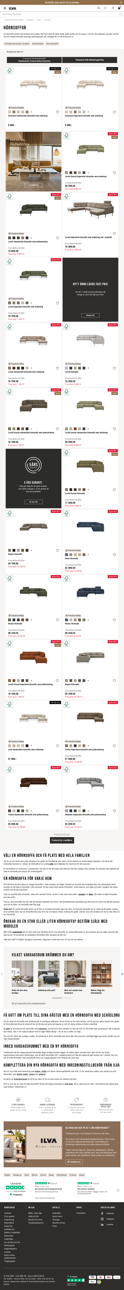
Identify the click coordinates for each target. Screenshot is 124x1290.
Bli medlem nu (74, 1161)
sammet (81, 894)
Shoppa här (90, 315)
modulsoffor (17, 932)
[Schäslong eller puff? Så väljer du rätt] (49, 976)
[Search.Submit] (99, 8)
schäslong (43, 1028)
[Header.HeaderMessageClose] (121, 2)
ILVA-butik (69, 1084)
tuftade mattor (22, 1074)
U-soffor (7, 1028)
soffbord (42, 1074)
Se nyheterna (33, 185)
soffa (51, 864)
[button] (57, 112)
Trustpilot (56, 2)
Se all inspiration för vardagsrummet (28, 1003)
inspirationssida (20, 1079)
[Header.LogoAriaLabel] (12, 8)
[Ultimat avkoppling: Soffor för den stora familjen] (22, 977)
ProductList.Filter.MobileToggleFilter (90, 60)
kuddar (38, 1071)
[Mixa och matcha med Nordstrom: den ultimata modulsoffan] (75, 977)
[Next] (121, 974)
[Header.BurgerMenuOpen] (5, 8)
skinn (91, 894)
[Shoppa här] (90, 290)
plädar (44, 1071)
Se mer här (33, 502)
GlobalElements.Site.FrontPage (14, 20)
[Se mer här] (33, 478)
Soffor (39, 20)
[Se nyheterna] (33, 161)
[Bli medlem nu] (33, 1144)
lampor (32, 1074)
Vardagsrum (30, 20)
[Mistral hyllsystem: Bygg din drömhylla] (101, 977)
